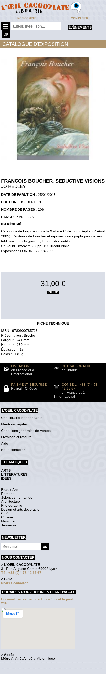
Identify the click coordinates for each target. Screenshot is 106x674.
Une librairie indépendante (21, 418)
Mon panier (79, 18)
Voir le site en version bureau (27, 665)
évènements (80, 27)
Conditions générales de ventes (26, 431)
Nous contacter (13, 450)
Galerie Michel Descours (23, 671)
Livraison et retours (16, 437)
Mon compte (26, 18)
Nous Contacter (14, 583)
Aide (4, 443)
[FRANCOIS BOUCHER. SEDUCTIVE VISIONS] (53, 161)
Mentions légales (14, 424)
